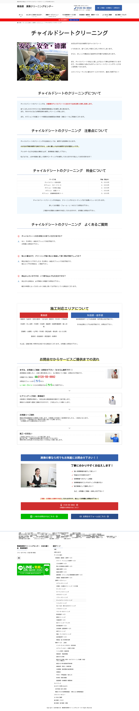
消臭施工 (63, 534)
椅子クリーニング (60, 631)
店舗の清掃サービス (111, 536)
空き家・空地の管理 (61, 677)
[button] (69, 506)
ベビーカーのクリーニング (63, 611)
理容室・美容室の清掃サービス (64, 536)
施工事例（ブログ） (55, 538)
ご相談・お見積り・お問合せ (110, 8)
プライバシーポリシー (39, 538)
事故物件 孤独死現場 (62, 653)
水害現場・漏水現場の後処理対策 (64, 669)
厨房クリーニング (60, 617)
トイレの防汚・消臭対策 (95, 534)
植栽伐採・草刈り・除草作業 (63, 666)
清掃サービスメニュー (43, 533)
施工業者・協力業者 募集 (25, 536)
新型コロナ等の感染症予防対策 (60, 533)
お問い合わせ (67, 538)
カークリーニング (60, 588)
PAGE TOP (134, 687)
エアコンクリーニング (62, 583)
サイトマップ (57, 683)
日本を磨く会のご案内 (24, 538)
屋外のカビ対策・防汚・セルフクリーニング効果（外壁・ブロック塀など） (38, 534)
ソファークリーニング (62, 597)
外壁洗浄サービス (60, 620)
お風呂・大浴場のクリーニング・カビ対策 (67, 586)
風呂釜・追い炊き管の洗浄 (63, 639)
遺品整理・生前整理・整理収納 (64, 680)
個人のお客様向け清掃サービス (44, 536)
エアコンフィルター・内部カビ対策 (28, 535)
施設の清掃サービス (24, 537)
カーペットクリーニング (62, 591)
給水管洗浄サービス (61, 636)
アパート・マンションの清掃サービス (42, 537)
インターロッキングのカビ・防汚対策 (50, 535)
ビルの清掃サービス (77, 537)
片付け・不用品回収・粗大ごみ (64, 674)
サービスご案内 (29, 533)
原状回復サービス (60, 614)
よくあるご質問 (68, 535)
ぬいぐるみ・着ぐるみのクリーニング (66, 605)
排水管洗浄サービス (61, 625)
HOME (20, 533)
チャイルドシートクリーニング (64, 600)
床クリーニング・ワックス (63, 622)
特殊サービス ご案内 (61, 642)
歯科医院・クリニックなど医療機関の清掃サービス (89, 536)
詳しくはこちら (74, 19)
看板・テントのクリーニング (63, 634)
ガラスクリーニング (61, 594)
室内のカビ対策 (76, 533)
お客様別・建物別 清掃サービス (94, 537)
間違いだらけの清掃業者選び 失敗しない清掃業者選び (90, 535)
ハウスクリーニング (61, 608)
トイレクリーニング (61, 603)
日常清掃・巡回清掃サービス (77, 534)
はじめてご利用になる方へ (61, 686)
